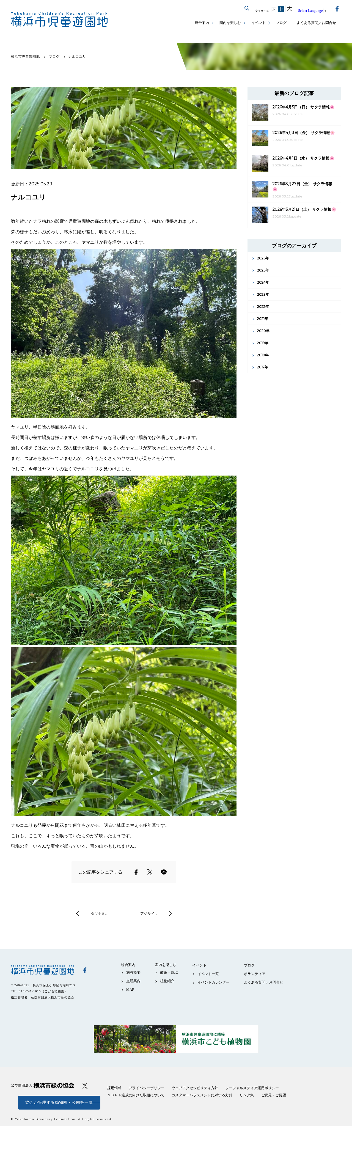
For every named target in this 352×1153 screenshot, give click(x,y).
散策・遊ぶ (169, 972)
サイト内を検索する (247, 8)
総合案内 (202, 23)
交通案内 (133, 981)
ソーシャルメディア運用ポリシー (252, 1088)
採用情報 (114, 1088)
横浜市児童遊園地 (42, 970)
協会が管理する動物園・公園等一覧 (59, 1102)
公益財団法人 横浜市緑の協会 (42, 1085)
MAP (130, 989)
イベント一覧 (208, 974)
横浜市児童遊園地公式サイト (59, 19)
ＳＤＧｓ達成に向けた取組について (135, 1095)
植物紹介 (167, 981)
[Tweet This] (149, 872)
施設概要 (133, 972)
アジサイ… (148, 913)
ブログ (281, 23)
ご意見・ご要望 (273, 1095)
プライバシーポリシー (146, 1088)
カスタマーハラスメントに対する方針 (202, 1095)
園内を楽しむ (230, 23)
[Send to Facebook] (136, 872)
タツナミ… (99, 913)
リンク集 (247, 1095)
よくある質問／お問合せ (316, 23)
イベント (258, 23)
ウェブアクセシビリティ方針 (195, 1088)
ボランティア (254, 974)
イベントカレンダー (213, 982)
